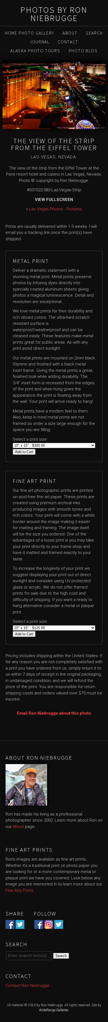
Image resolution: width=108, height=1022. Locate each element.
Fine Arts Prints (20, 890)
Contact (68, 42)
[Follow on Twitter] (58, 925)
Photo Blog (83, 50)
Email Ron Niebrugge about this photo (54, 713)
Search (94, 33)
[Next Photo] (107, 94)
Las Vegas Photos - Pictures (55, 209)
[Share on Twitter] (20, 925)
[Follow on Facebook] (38, 925)
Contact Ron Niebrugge (28, 985)
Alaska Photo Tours (35, 50)
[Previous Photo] (1, 94)
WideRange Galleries (53, 1010)
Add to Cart (24, 452)
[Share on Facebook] (10, 925)
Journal (39, 42)
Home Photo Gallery (29, 33)
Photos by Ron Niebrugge (54, 13)
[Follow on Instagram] (48, 925)
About (70, 33)
